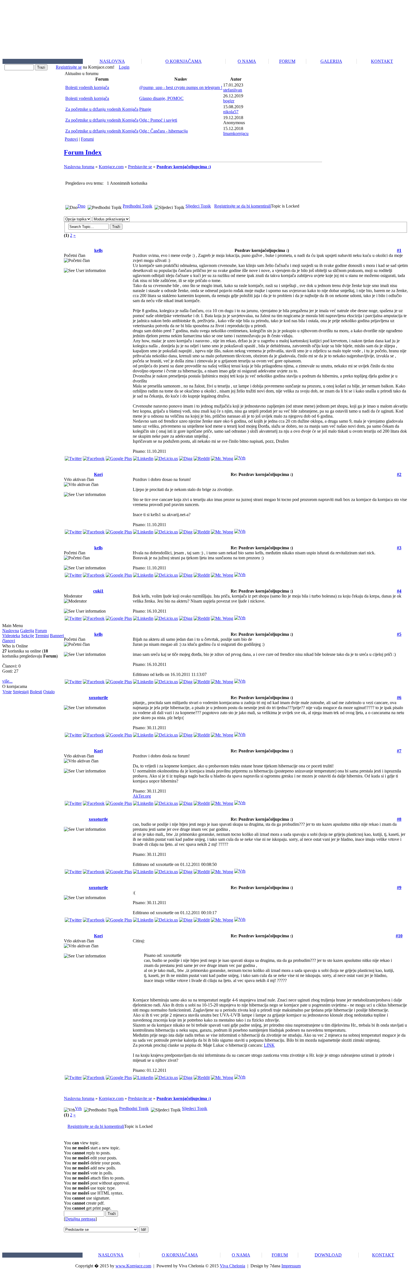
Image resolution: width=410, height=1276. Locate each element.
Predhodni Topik (137, 206)
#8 (399, 819)
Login (124, 67)
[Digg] (185, 457)
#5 (399, 634)
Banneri (57, 635)
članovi (8, 640)
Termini (42, 635)
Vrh (78, 1108)
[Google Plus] (119, 457)
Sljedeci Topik (198, 206)
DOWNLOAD (328, 1255)
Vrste (7, 691)
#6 (399, 697)
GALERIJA (331, 61)
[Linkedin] (143, 457)
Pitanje (145, 109)
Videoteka (11, 635)
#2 (399, 474)
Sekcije (27, 635)
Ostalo (49, 691)
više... (7, 681)
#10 (399, 935)
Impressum (291, 1265)
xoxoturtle (98, 697)
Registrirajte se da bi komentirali (242, 206)
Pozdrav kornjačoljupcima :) (183, 166)
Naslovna (10, 630)
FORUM (287, 61)
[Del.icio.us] (166, 457)
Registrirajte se (69, 67)
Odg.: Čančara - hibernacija (163, 131)
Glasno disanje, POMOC (161, 98)
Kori (98, 474)
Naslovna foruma (79, 166)
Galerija (27, 630)
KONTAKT (382, 61)
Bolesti (36, 691)
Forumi (87, 139)
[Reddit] (202, 457)
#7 (399, 750)
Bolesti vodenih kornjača (87, 87)
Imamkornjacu (236, 133)
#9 (399, 887)
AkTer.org (142, 796)
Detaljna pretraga (80, 1219)
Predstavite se (140, 166)
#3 (399, 547)
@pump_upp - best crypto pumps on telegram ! (180, 87)
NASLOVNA (112, 61)
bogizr (228, 100)
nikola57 (230, 111)
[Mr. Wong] (222, 457)
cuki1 (98, 591)
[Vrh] (239, 456)
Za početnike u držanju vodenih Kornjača (101, 109)
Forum (41, 630)
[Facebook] (94, 457)
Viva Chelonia (232, 1265)
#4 (399, 591)
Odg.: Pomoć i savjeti (158, 120)
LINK (269, 1045)
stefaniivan (232, 90)
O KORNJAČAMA (183, 61)
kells (98, 250)
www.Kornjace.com (133, 1265)
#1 (399, 250)
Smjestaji (21, 691)
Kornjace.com (111, 166)
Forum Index (83, 152)
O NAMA (247, 61)
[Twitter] (73, 457)
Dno (81, 206)
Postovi (71, 139)
